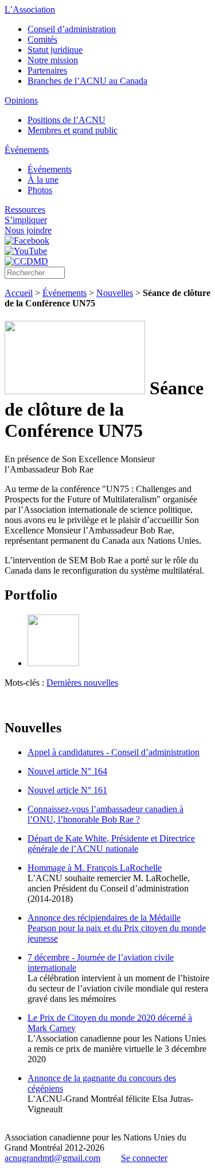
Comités (42, 39)
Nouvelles (114, 293)
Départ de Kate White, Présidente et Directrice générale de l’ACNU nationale (111, 843)
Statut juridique (55, 50)
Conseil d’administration (72, 29)
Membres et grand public (73, 130)
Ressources (25, 209)
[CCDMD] (26, 261)
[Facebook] (27, 240)
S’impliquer (26, 220)
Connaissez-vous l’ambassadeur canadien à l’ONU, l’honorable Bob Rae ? (105, 814)
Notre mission (53, 60)
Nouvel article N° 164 (67, 771)
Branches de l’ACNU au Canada (87, 81)
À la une (43, 180)
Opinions (21, 100)
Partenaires (47, 70)
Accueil (19, 293)
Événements (27, 150)
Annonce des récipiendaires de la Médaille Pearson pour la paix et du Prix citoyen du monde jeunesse (117, 928)
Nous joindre (28, 230)
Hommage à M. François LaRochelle (95, 868)
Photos (40, 190)
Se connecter (144, 1158)
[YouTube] (26, 251)
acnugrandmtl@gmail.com (52, 1158)
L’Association (30, 9)
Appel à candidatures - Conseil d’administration (114, 752)
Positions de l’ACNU (66, 120)
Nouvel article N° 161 (67, 790)
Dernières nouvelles (82, 682)
